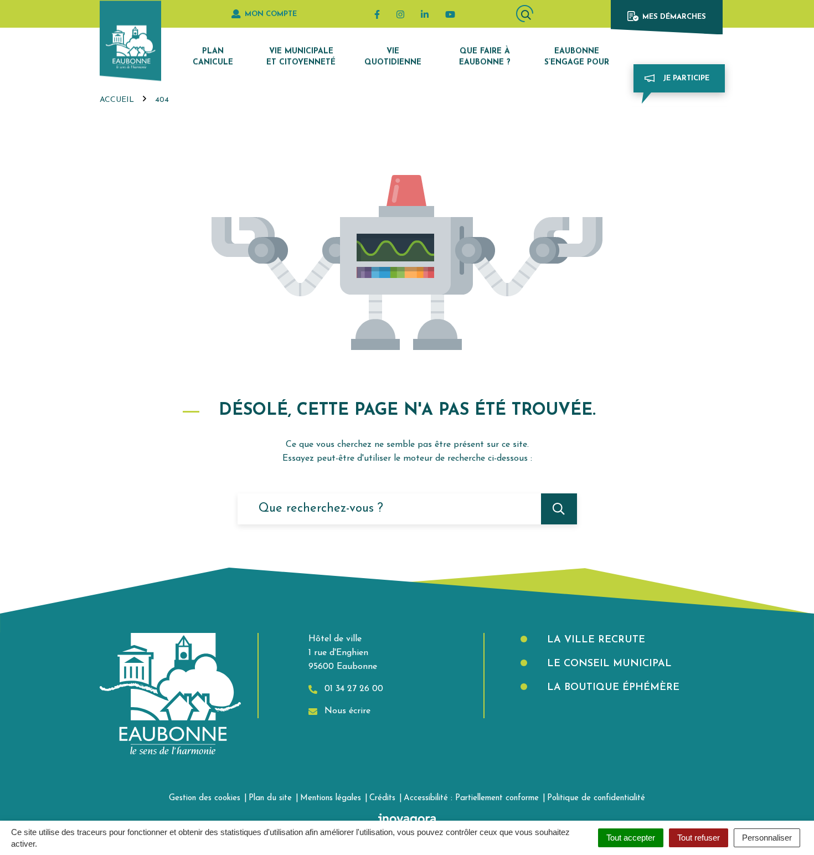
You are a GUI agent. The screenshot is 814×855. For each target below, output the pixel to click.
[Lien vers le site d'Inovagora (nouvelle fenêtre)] (407, 819)
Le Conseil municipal (608, 664)
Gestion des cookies (204, 798)
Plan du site (270, 798)
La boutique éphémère (611, 688)
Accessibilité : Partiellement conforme (471, 798)
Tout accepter (630, 837)
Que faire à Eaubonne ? (485, 56)
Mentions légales (330, 798)
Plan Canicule (213, 56)
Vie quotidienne (392, 56)
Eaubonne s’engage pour (576, 56)
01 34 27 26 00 (352, 688)
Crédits (382, 798)
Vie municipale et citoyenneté (301, 56)
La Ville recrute (594, 640)
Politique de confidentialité (596, 798)
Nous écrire (346, 711)
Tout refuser (698, 837)
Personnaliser (767, 837)
